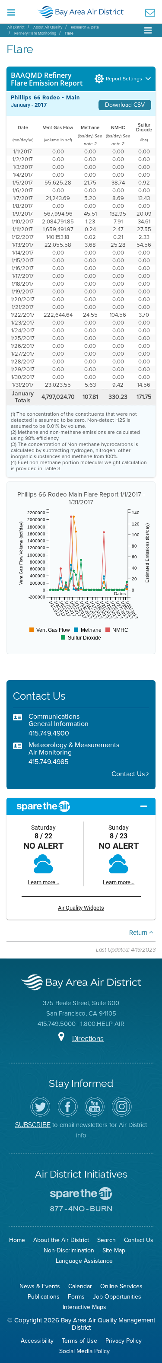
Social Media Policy (84, 1351)
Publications (44, 1296)
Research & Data (85, 27)
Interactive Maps (84, 1307)
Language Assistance (84, 1260)
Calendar (80, 1286)
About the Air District (61, 1240)
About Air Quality (47, 27)
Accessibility (37, 1340)
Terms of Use (79, 1340)
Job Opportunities (117, 1296)
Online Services (121, 1286)
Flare (69, 33)
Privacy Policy (123, 1340)
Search (106, 1240)
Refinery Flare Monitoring (35, 33)
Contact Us (128, 773)
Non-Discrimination (69, 1250)
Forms (76, 1296)
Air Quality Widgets (81, 908)
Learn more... (43, 882)
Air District (16, 27)
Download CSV (125, 104)
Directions (88, 1039)
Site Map (113, 1250)
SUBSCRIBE (33, 1124)
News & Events (39, 1286)
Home (17, 1240)
